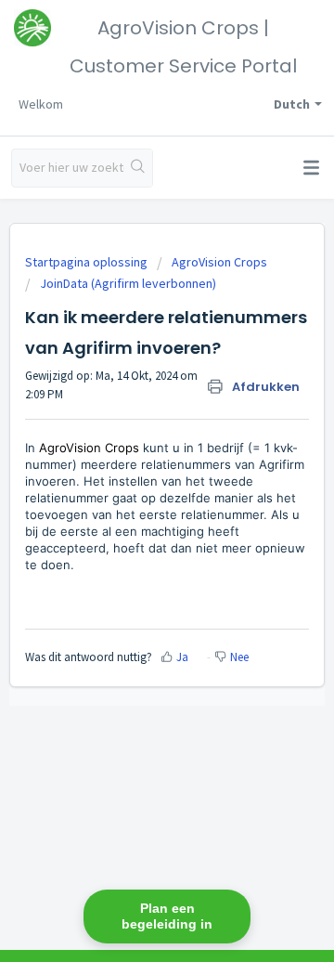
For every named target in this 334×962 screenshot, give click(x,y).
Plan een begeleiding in (167, 916)
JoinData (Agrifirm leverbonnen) (128, 283)
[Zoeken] (138, 168)
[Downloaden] (133, 468)
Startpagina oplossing (87, 262)
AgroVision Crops (219, 262)
